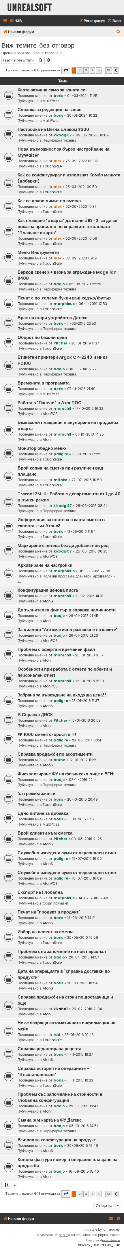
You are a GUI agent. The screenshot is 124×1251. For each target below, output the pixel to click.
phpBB (63, 1235)
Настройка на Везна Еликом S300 (53, 129)
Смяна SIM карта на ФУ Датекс (50, 1120)
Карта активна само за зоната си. (52, 90)
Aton (47, 439)
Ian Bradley (111, 1229)
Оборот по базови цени (42, 337)
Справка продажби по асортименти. (56, 754)
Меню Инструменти (38, 252)
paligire (61, 454)
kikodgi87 (63, 135)
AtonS (48, 601)
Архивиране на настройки (45, 565)
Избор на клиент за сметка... (47, 932)
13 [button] (108, 70)
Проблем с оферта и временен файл (56, 649)
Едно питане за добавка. (43, 813)
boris (58, 95)
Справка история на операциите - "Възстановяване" (53, 1071)
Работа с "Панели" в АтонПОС (49, 403)
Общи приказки (55, 903)
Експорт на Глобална (40, 892)
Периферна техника (59, 140)
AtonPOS (50, 413)
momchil (62, 408)
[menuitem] (16, 21)
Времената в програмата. (44, 383)
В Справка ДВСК (35, 715)
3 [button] (86, 70)
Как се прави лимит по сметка (49, 201)
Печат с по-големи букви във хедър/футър (64, 298)
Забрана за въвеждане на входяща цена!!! (63, 695)
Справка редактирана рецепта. (50, 1049)
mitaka (60, 479)
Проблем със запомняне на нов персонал (62, 951)
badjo (59, 283)
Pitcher (60, 343)
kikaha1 (61, 1008)
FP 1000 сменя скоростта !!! (47, 734)
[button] (65, 70)
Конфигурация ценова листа (48, 590)
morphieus (64, 303)
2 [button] (80, 70)
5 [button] (99, 70)
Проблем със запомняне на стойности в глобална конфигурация (60, 1097)
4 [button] (92, 70)
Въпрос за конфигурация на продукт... (58, 1140)
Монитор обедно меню (42, 448)
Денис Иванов (110, 1240)
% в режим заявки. (37, 794)
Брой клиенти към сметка (45, 833)
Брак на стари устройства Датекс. (53, 318)
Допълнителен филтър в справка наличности (67, 610)
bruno (59, 759)
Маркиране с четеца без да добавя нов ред (63, 545)
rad (57, 1034)
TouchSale (52, 166)
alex (57, 160)
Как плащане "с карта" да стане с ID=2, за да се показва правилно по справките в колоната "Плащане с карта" (67, 227)
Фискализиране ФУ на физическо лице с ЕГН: (66, 774)
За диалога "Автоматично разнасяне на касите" (68, 630)
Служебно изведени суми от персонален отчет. (68, 853)
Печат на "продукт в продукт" (49, 912)
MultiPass (51, 100)
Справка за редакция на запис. (50, 110)
